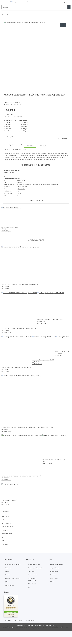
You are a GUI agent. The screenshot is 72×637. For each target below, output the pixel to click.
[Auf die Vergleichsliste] (61, 25)
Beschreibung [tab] (30, 146)
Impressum (31, 571)
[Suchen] (69, 7)
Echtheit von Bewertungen (32, 579)
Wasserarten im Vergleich (13, 564)
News (7, 571)
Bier (3, 537)
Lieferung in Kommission (35, 568)
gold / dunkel (21, 189)
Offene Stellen (9, 585)
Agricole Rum (21, 180)
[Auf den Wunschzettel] (64, 25)
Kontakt (7, 575)
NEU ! (3, 520)
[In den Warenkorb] (5, 20)
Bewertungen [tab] (42, 146)
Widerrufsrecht (32, 575)
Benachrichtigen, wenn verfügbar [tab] (15, 149)
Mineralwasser (6, 523)
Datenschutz (32, 584)
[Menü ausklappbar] (6, 2)
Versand (19, 116)
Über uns (8, 568)
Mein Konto (53, 578)
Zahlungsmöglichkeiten (12, 578)
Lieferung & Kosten (34, 564)
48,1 (18, 191)
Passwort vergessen (56, 564)
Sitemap (52, 582)
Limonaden (5, 530)
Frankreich (20, 182)
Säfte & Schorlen (7, 534)
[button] (56, 2)
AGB (29, 587)
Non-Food (5, 544)
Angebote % (5, 516)
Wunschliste (54, 571)
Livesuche (53, 575)
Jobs (6, 582)
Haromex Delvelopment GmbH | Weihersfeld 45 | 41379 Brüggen (37, 184)
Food (3, 540)
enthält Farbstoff (22, 187)
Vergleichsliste (54, 568)
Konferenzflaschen (7, 527)
